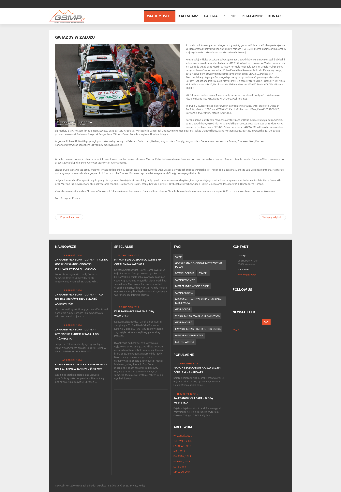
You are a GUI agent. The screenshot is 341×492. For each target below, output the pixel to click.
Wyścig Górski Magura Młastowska (197, 316)
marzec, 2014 (181, 461)
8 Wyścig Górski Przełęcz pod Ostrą (198, 329)
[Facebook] (280, 3)
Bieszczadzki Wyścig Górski (192, 286)
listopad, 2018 (182, 446)
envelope (235, 274)
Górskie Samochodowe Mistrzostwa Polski (198, 265)
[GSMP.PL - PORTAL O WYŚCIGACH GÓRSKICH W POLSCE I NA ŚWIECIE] (67, 16)
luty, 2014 (179, 466)
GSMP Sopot (182, 309)
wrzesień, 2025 (182, 436)
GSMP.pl (203, 273)
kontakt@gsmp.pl (247, 274)
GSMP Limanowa (185, 279)
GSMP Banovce (184, 293)
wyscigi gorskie (184, 273)
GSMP (178, 256)
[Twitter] (285, 3)
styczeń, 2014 (181, 471)
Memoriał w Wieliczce (189, 335)
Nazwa (235, 255)
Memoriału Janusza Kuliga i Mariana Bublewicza (198, 301)
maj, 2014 (179, 451)
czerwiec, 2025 (182, 441)
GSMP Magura (183, 322)
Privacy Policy (137, 485)
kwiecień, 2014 (182, 456)
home (235, 260)
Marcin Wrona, (185, 342)
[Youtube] (290, 3)
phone (235, 269)
